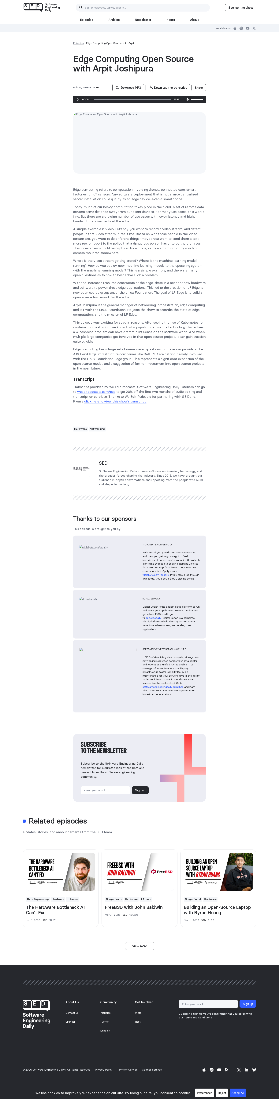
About (194, 20)
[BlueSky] (254, 1070)
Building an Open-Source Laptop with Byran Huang (217, 909)
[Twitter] (239, 1070)
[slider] (132, 99)
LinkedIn (105, 1030)
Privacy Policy (104, 1069)
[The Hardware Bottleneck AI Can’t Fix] (60, 872)
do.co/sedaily (153, 618)
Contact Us (72, 1012)
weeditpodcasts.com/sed (96, 391)
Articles (114, 20)
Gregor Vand (114, 899)
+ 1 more (72, 899)
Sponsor (70, 1021)
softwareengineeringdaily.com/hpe (163, 687)
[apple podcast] (235, 28)
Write (138, 1012)
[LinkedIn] (246, 1070)
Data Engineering (38, 899)
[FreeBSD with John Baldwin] (139, 872)
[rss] (254, 28)
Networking (97, 429)
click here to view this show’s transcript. (115, 401)
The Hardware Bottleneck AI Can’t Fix (55, 909)
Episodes (86, 20)
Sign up (140, 790)
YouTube (105, 1012)
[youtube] (248, 28)
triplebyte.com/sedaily (156, 575)
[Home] (42, 7)
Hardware (80, 429)
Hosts (170, 20)
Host (137, 1021)
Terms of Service (127, 1069)
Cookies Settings (152, 1069)
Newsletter (143, 20)
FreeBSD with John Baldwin (133, 907)
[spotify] (241, 28)
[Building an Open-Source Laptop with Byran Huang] (218, 872)
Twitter (104, 1021)
